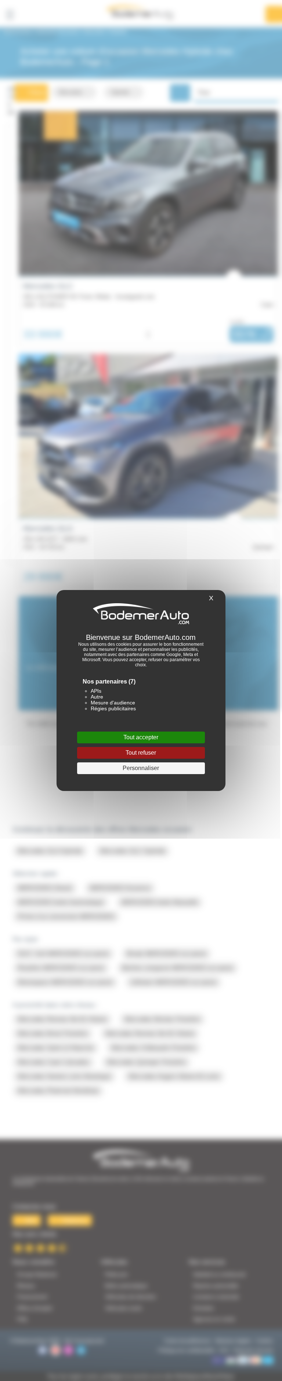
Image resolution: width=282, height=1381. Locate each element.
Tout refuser (141, 753)
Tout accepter (140, 737)
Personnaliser (141, 768)
